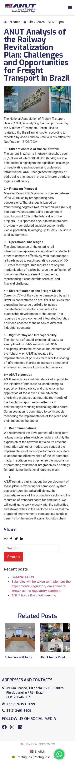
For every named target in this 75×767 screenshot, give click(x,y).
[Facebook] (4, 727)
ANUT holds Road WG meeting (34, 595)
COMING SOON (23, 577)
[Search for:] (31, 548)
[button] (70, 7)
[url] (20, 637)
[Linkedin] (20, 727)
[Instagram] (12, 727)
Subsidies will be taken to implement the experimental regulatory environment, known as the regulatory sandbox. (41, 586)
